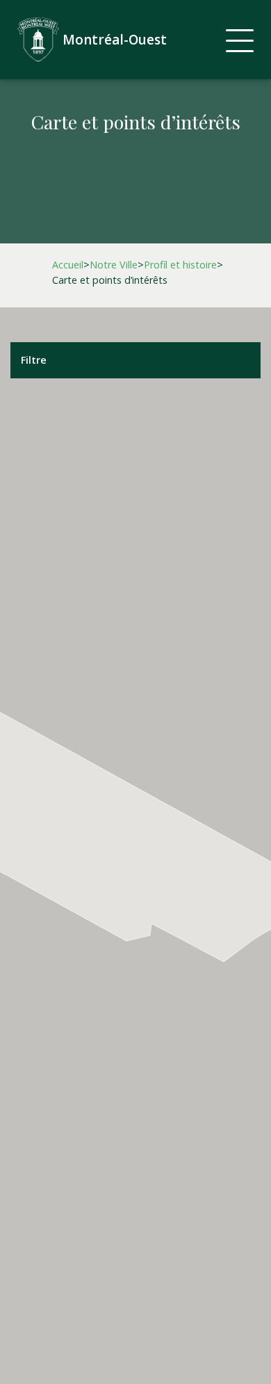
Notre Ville (114, 264)
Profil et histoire (180, 264)
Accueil (67, 264)
